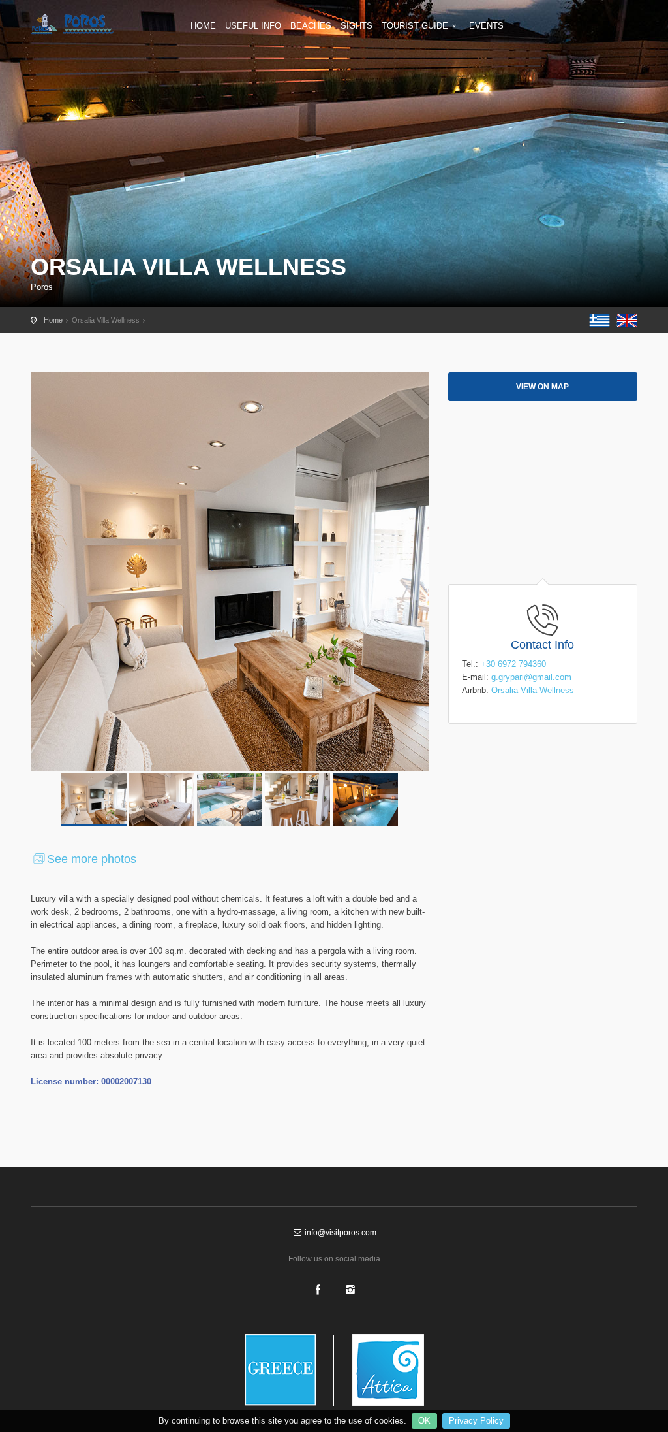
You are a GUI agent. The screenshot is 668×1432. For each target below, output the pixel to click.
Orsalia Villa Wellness (532, 690)
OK (424, 1420)
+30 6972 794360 (513, 664)
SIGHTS (356, 26)
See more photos (91, 859)
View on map (542, 386)
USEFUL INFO (253, 26)
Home (53, 320)
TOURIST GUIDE (415, 26)
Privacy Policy (476, 1420)
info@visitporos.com (339, 1232)
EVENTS (486, 26)
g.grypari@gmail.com (531, 677)
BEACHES (310, 26)
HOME (203, 26)
